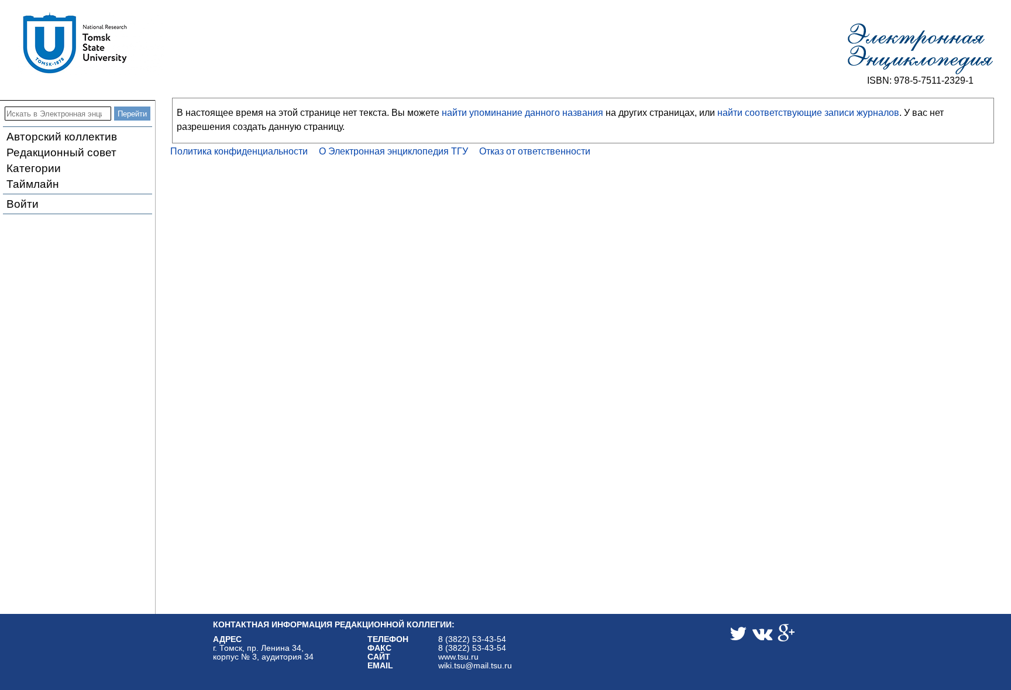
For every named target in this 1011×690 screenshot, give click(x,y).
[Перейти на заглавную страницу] (920, 49)
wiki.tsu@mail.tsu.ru (475, 665)
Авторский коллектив (61, 137)
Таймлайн (32, 184)
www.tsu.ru (458, 657)
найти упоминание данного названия (522, 113)
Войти (22, 204)
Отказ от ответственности (534, 151)
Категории (33, 168)
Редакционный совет (61, 152)
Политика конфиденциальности (239, 151)
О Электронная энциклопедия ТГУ (393, 151)
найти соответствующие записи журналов (808, 113)
